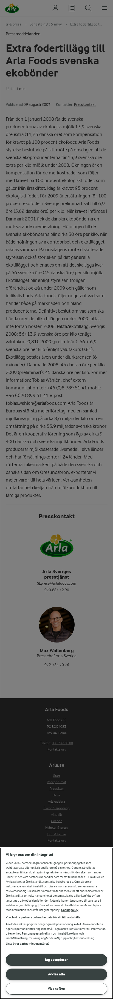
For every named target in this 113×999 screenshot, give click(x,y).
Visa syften (56, 988)
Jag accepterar (56, 960)
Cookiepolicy (69, 910)
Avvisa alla (56, 974)
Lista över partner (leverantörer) (27, 944)
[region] (56, 923)
